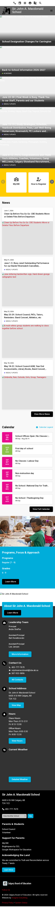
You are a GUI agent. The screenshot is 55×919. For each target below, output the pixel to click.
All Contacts (17, 679)
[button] (52, 182)
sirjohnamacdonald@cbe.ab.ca (25, 670)
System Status (21, 903)
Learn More (10, 581)
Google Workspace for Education (16, 849)
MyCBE (5, 843)
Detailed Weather (20, 779)
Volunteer (6, 832)
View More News (42, 414)
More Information (20, 654)
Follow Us (6, 890)
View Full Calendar (41, 509)
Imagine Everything (19, 898)
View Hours (17, 741)
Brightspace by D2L (11, 846)
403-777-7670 (18, 667)
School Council (8, 829)
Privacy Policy (8, 903)
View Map (16, 705)
